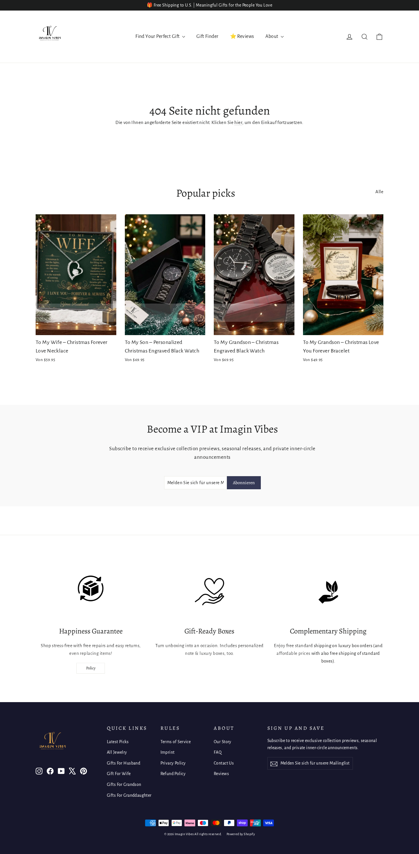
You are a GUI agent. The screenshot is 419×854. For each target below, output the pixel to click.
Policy (90, 668)
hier (238, 122)
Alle (379, 191)
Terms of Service (175, 741)
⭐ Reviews (242, 36)
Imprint (167, 752)
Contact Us (224, 763)
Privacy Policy (173, 763)
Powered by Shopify (241, 834)
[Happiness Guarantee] (90, 592)
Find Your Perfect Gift (158, 36)
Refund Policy (173, 773)
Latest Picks (118, 741)
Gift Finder (207, 36)
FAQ (217, 752)
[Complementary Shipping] (328, 592)
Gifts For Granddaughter (129, 795)
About (272, 36)
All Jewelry (117, 752)
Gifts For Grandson (124, 784)
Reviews (221, 773)
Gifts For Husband (123, 763)
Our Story (222, 741)
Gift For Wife (119, 773)
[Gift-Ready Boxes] (209, 592)
